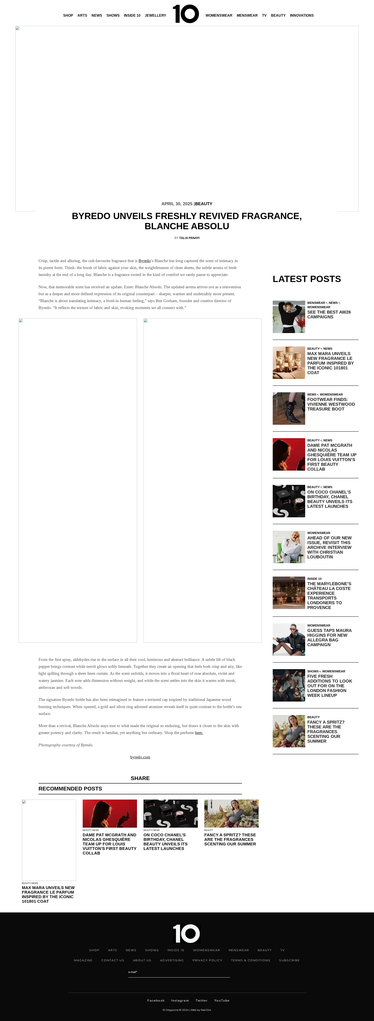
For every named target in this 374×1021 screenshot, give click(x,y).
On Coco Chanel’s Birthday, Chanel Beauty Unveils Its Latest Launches (165, 842)
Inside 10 (132, 15)
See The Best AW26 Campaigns (329, 314)
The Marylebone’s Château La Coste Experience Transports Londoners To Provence (329, 595)
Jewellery (155, 15)
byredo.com (140, 757)
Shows (113, 15)
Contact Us (112, 960)
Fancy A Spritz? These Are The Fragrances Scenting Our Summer (230, 839)
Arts (82, 15)
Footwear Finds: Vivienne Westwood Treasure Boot (331, 404)
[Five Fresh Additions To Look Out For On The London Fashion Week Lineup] (290, 685)
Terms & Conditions (251, 960)
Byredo (145, 260)
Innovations (302, 15)
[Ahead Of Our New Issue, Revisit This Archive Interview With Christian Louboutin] (290, 547)
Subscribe (289, 960)
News (97, 15)
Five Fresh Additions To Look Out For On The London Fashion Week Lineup (329, 686)
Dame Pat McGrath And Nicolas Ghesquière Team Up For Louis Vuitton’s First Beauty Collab (110, 844)
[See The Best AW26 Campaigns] (290, 317)
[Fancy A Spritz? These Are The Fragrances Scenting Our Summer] (290, 731)
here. (199, 732)
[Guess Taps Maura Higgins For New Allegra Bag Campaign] (290, 639)
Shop (68, 15)
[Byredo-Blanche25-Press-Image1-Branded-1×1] (78, 480)
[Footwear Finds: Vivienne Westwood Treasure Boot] (290, 408)
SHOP (94, 950)
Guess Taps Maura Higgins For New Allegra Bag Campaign (329, 637)
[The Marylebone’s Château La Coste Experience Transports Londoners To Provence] (290, 593)
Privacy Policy (207, 960)
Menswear (247, 15)
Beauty (278, 15)
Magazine (83, 960)
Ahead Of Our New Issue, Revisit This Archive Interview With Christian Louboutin (329, 547)
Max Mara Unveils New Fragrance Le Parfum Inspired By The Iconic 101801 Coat (48, 894)
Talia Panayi (189, 238)
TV (264, 15)
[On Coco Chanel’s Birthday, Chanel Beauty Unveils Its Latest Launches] (290, 501)
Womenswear (219, 15)
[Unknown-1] (202, 480)
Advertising (172, 960)
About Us (142, 960)
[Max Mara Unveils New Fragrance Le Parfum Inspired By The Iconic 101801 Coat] (290, 362)
